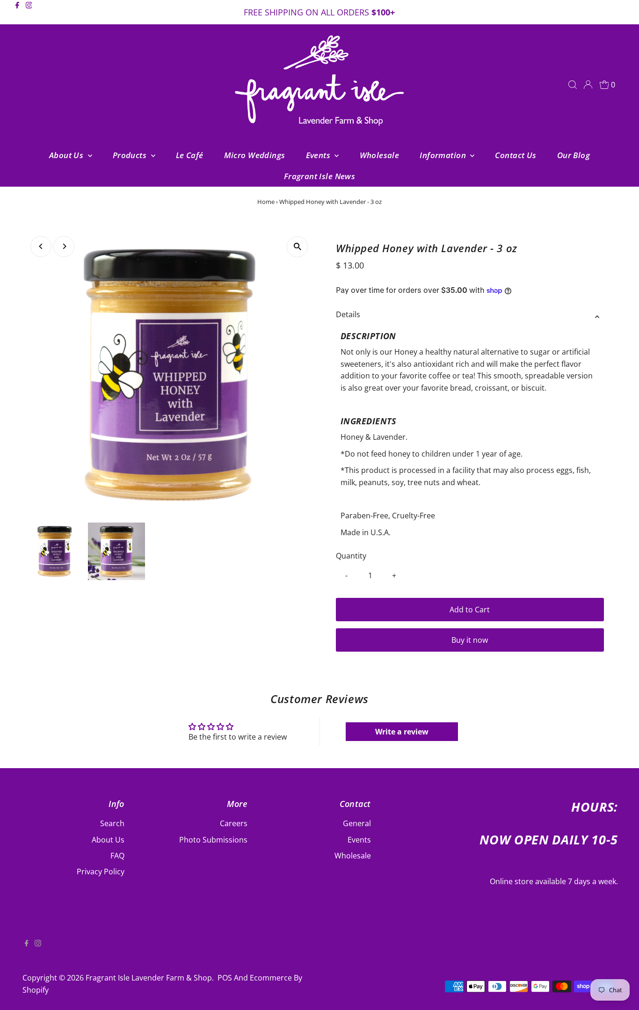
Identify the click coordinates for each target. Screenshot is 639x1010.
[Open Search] (572, 84)
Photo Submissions (213, 840)
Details (348, 314)
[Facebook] (17, 13)
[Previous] (40, 246)
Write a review (401, 732)
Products (131, 155)
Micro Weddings (254, 155)
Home (266, 201)
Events (319, 155)
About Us (67, 155)
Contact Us (515, 155)
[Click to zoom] (297, 246)
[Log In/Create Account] (588, 84)
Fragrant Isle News (320, 176)
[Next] (63, 246)
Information (444, 155)
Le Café (189, 155)
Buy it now (469, 640)
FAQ (117, 855)
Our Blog (573, 155)
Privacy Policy (100, 871)
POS (225, 978)
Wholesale (379, 155)
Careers (233, 823)
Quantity (351, 556)
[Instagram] (29, 13)
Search (112, 823)
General (357, 823)
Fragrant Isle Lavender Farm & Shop (149, 978)
